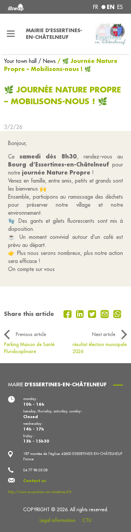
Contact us (34, 480)
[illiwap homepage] (29, 7)
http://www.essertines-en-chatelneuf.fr (40, 491)
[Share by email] (105, 313)
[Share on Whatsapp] (117, 313)
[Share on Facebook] (68, 313)
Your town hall (21, 61)
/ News (47, 61)
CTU (86, 520)
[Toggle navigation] (11, 34)
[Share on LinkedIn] (81, 313)
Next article (103, 334)
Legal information (58, 520)
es (120, 7)
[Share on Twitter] (93, 313)
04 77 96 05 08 (35, 470)
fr (95, 7)
